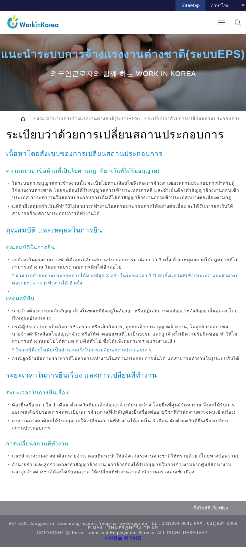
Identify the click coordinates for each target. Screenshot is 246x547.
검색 (238, 22)
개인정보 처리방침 (123, 538)
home (23, 119)
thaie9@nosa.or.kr (133, 528)
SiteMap (191, 5)
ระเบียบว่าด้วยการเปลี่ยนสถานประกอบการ (194, 118)
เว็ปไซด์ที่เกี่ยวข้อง (210, 508)
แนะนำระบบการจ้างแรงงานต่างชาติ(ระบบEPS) (88, 118)
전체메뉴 (221, 22)
